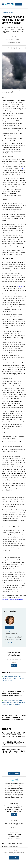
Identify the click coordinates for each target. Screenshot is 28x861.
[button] (3, 4)
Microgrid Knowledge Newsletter (12, 599)
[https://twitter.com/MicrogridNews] (16, 827)
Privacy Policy (5, 846)
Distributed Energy (7, 12)
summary (21, 286)
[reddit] (16, 48)
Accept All (14, 857)
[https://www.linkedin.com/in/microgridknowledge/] (13, 827)
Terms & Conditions (13, 846)
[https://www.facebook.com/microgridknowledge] (11, 827)
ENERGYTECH (10, 834)
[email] (19, 48)
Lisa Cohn (14, 36)
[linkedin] (11, 48)
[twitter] (14, 48)
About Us (4, 843)
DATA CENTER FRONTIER (14, 838)
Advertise (9, 843)
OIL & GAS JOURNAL (14, 836)
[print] (25, 48)
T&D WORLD (18, 834)
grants (23, 168)
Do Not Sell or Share (17, 843)
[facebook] (8, 48)
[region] (14, 854)
